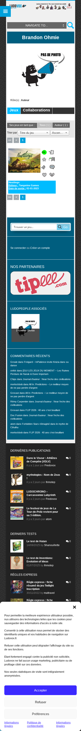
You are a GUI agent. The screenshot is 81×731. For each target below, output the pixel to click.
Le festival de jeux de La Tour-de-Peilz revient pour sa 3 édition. (42, 512)
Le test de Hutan (37, 541)
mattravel (49, 592)
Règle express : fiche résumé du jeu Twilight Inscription (40, 586)
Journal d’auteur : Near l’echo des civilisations (47, 379)
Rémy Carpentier (19, 401)
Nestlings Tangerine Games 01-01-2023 (24, 185)
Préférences (40, 714)
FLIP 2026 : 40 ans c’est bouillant (42, 410)
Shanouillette (52, 545)
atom (49, 519)
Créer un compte (40, 247)
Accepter (40, 690)
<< (9, 140)
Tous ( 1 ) (45, 125)
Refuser (40, 702)
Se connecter (18, 247)
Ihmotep (50, 482)
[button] (74, 607)
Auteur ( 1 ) (61, 125)
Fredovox (50, 465)
